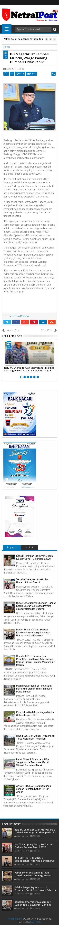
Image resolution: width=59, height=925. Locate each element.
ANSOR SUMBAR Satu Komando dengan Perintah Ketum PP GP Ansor (33, 788)
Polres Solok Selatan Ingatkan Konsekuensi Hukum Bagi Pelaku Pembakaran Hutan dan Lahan (32, 875)
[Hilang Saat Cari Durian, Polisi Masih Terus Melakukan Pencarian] (9, 740)
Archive (29, 547)
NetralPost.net (15, 918)
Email (33, 73)
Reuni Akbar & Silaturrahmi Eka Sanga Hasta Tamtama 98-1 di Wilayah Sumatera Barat (32, 762)
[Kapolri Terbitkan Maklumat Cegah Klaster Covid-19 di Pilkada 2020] (9, 560)
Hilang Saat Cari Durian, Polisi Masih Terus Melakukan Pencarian (35, 737)
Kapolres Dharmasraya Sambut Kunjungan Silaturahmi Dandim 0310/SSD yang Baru (32, 904)
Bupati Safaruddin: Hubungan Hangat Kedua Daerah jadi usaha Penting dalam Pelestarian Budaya (36, 605)
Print (21, 73)
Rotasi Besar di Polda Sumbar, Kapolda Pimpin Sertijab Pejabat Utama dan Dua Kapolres (33, 632)
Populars (12, 547)
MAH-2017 (35, 922)
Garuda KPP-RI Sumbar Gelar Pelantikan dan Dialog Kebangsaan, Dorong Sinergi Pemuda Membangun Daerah (35, 660)
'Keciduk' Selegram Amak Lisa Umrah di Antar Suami (32, 581)
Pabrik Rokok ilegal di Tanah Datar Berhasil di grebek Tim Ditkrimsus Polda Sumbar (34, 688)
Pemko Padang (20, 316)
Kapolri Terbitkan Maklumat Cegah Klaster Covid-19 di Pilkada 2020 (34, 557)
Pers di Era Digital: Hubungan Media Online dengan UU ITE (35, 714)
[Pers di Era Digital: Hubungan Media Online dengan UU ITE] (9, 716)
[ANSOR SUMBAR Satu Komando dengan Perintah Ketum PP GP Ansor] (9, 790)
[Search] (54, 29)
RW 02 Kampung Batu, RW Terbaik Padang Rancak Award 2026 (34, 846)
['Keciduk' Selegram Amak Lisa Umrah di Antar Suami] (9, 584)
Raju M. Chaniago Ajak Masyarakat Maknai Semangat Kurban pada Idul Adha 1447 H (29, 369)
